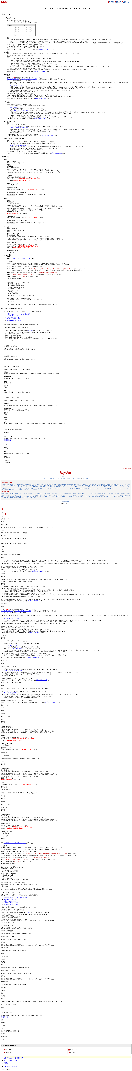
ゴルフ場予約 (38, 493)
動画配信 (116, 496)
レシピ (42, 493)
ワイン (51, 485)
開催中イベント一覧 (101, 488)
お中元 (6, 489)
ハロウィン (15, 489)
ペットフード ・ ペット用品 (83, 486)
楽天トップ (46, 478)
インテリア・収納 (16, 486)
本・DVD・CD (21, 493)
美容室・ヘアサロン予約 (78, 493)
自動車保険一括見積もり (31, 496)
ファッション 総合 (5, 484)
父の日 (2, 489)
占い (120, 496)
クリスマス (25, 489)
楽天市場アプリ (64, 478)
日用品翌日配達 (86, 488)
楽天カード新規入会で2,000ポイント (14, 1058)
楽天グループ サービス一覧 (30, 497)
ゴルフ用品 (103, 486)
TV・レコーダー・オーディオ (95, 485)
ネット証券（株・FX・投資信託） (58, 495)
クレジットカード (77, 495)
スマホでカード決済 (98, 495)
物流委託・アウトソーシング (103, 493)
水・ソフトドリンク (31, 485)
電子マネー (84, 495)
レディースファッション (29, 484)
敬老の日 (11, 489)
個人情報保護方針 (66, 501)
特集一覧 (52, 478)
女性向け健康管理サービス (90, 493)
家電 (104, 485)
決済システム (91, 495)
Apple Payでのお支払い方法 (17, 107)
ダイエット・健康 (96, 484)
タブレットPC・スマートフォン (70, 485)
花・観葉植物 (63, 486)
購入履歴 (30, 330)
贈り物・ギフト (29, 488)
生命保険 (24, 496)
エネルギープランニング (109, 495)
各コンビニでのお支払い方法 (18, 145)
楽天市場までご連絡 (44, 49)
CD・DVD (107, 485)
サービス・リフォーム (6, 486)
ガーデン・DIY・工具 (72, 486)
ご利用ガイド (7, 1063)
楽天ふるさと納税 (78, 488)
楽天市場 (3, 493)
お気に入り (73, 1049)
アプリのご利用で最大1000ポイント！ (14, 1057)
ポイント (118, 486)
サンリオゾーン (66, 488)
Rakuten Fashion (31, 495)
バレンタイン (117, 488)
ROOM (70, 496)
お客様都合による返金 (13, 315)
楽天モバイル (76, 496)
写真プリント (69, 493)
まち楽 (71, 488)
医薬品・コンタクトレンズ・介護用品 (109, 484)
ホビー (127, 485)
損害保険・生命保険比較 (15, 496)
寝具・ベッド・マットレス (27, 486)
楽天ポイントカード (13, 495)
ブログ (66, 496)
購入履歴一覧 (7, 440)
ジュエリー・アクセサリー (57, 484)
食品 (16, 485)
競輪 (41, 495)
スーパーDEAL (72, 478)
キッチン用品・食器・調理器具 (53, 486)
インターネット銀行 (42, 496)
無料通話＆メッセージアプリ (101, 496)
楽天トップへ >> (66, 476)
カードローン (70, 495)
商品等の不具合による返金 (14, 319)
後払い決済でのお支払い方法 (18, 85)
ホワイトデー (123, 488)
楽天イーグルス (19, 497)
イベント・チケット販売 (60, 493)
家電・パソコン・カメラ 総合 (16, 484)
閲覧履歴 (9, 1052)
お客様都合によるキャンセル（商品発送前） (19, 314)
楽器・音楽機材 (113, 485)
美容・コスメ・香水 (122, 484)
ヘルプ (5, 1062)
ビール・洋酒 (39, 485)
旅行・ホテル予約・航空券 (12, 493)
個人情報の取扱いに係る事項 (29, 79)
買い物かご (9, 1049)
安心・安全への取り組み (10, 1060)
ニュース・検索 (50, 496)
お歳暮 (20, 489)
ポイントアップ (49, 488)
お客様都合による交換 (13, 317)
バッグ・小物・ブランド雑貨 (43, 484)
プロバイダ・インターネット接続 (86, 496)
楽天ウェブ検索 (9, 488)
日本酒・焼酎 (46, 485)
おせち (29, 489)
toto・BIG (124, 496)
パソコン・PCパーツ (58, 485)
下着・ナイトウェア (71, 484)
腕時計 (64, 484)
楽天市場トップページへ (10, 1066)
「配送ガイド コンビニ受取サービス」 (21, 258)
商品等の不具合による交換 (14, 320)
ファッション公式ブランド (40, 488)
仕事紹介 (57, 496)
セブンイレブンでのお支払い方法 (19, 127)
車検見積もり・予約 (49, 493)
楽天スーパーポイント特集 (117, 493)
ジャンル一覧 (58, 478)
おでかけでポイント (22, 495)
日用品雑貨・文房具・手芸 (39, 486)
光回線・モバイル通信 (83, 485)
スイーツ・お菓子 (22, 485)
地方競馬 (38, 495)
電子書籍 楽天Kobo (30, 493)
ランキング (78, 478)
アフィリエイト (46, 495)
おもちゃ (124, 485)
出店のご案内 (85, 478)
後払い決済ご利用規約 (13, 79)
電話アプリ (111, 496)
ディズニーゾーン (58, 488)
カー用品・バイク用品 (10, 485)
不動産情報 (62, 496)
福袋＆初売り (110, 488)
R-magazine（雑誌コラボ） (19, 488)
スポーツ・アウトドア (95, 486)
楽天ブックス (112, 486)
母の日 (128, 488)
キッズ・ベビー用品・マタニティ (84, 484)
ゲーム (119, 485)
